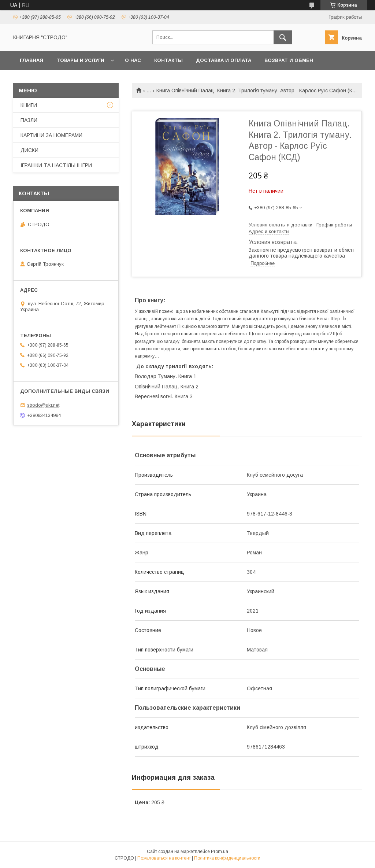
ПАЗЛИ (29, 120)
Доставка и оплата (223, 60)
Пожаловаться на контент (164, 858)
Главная (31, 60)
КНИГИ (29, 105)
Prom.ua (219, 851)
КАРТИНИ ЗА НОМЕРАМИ (51, 135)
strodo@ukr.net (43, 405)
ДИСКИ (29, 150)
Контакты (168, 60)
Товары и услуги (80, 60)
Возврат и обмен (288, 60)
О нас (133, 60)
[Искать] (283, 37)
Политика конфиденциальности (227, 858)
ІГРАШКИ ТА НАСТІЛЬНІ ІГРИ (56, 165)
